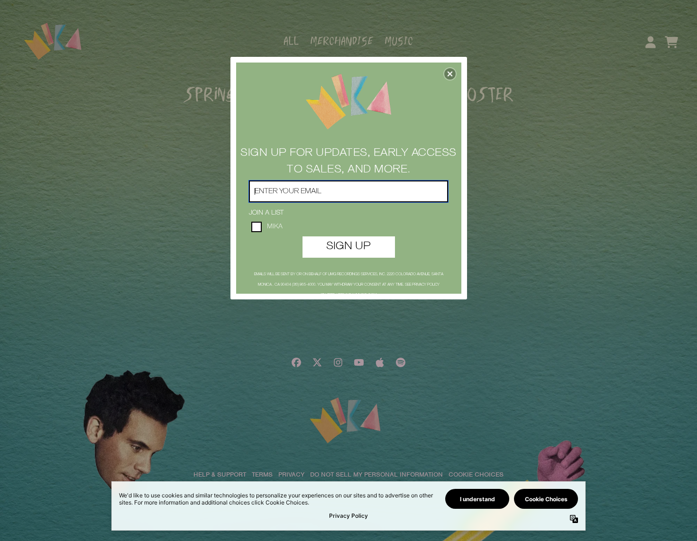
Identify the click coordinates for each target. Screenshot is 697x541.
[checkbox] (349, 227)
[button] (450, 74)
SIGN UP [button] (348, 246)
